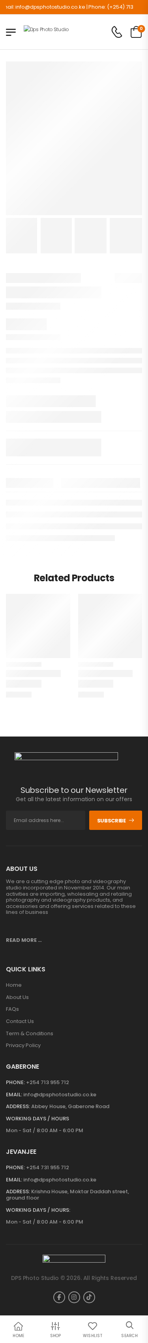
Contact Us (20, 1021)
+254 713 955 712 (47, 1082)
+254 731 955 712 (47, 1167)
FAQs (12, 1009)
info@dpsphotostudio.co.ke (59, 1094)
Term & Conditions (29, 1034)
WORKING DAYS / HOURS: (38, 1210)
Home (14, 985)
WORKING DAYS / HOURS (37, 1119)
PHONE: (15, 1082)
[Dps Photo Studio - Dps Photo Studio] (54, 32)
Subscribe (111, 820)
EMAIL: (14, 1094)
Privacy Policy (23, 1045)
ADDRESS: (18, 1106)
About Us (17, 997)
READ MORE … (24, 940)
